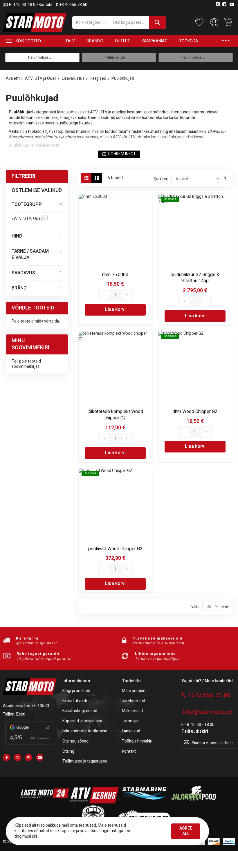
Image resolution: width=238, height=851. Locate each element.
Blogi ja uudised (76, 691)
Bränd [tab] (19, 288)
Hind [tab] (17, 236)
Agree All (185, 831)
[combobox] (138, 22)
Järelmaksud (133, 701)
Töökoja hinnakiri (137, 741)
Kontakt (129, 751)
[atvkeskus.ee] (94, 802)
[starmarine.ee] (144, 802)
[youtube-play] (39, 757)
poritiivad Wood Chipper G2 (115, 548)
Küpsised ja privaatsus (82, 721)
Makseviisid (132, 711)
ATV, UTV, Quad (31, 219)
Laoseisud (131, 731)
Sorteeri (161, 179)
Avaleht (13, 78)
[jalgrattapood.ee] (193, 802)
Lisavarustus (73, 78)
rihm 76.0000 (115, 274)
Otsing (68, 751)
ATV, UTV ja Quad (41, 78)
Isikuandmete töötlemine (84, 731)
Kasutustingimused (79, 711)
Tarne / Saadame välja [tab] (30, 254)
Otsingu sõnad (75, 741)
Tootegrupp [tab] (27, 204)
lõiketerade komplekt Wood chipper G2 (115, 414)
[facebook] (6, 757)
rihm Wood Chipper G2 (195, 411)
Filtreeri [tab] (23, 176)
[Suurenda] (126, 295)
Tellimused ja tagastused (84, 761)
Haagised (98, 78)
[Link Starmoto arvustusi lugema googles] (30, 745)
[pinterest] (28, 757)
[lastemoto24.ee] (44, 802)
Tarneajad (131, 721)
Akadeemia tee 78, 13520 (26, 706)
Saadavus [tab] (23, 272)
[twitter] (17, 757)
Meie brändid (133, 691)
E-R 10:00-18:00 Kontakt (31, 5)
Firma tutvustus (76, 701)
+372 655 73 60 (73, 5)
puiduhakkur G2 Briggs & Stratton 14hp (195, 278)
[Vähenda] (104, 295)
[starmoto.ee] (34, 22)
